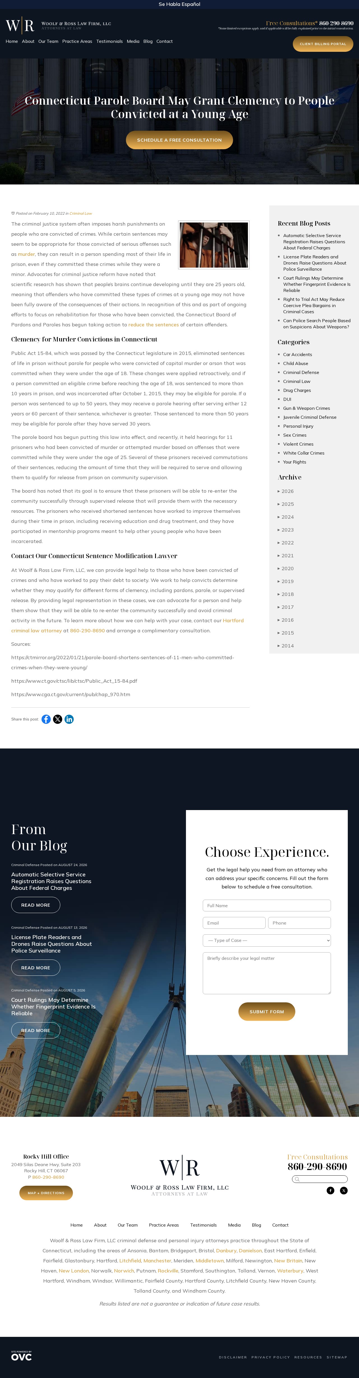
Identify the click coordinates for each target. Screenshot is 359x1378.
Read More (35, 905)
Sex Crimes (295, 435)
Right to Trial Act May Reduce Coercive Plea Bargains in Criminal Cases (314, 305)
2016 (286, 620)
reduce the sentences (153, 324)
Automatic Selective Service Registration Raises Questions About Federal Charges (314, 242)
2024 (286, 517)
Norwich (124, 1270)
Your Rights (294, 462)
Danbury (226, 1250)
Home (12, 41)
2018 (286, 594)
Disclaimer (233, 1357)
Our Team (48, 41)
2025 (286, 504)
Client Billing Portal (323, 44)
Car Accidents (297, 354)
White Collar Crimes (304, 453)
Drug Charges (297, 390)
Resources (308, 1357)
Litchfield (130, 1260)
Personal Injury (298, 426)
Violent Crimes (298, 444)
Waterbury (290, 1270)
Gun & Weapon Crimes (306, 408)
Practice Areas (77, 41)
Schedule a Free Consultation (179, 140)
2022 (286, 542)
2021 (286, 555)
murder (26, 254)
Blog (148, 41)
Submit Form (267, 1011)
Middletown (209, 1260)
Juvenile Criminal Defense (310, 417)
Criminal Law (80, 213)
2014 (286, 645)
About (28, 41)
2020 (286, 568)
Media (133, 41)
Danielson (250, 1250)
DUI (287, 399)
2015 (286, 633)
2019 (286, 581)
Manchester (157, 1260)
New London (74, 1270)
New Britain (288, 1260)
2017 (286, 607)
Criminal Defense (301, 372)
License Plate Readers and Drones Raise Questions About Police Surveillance (314, 263)
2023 (286, 530)
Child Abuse (295, 363)
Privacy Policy (271, 1357)
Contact (165, 41)
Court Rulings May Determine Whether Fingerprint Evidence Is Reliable (317, 284)
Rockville (168, 1270)
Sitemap (337, 1357)
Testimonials (109, 41)
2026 (286, 491)
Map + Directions (46, 1193)
